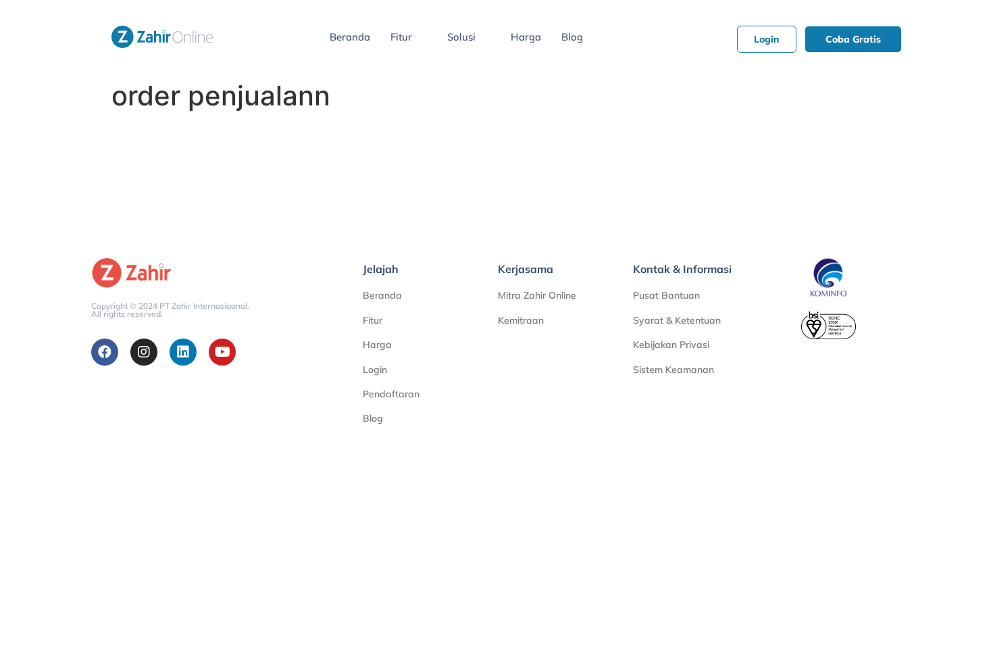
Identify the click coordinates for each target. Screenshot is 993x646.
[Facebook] (104, 352)
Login (375, 370)
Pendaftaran (391, 394)
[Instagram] (143, 352)
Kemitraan (521, 320)
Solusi (461, 36)
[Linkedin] (183, 352)
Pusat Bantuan (666, 295)
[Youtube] (222, 352)
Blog (572, 36)
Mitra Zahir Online (537, 295)
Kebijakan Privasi (671, 345)
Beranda (350, 36)
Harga (526, 36)
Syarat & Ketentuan (677, 320)
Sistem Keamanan (673, 370)
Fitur (401, 36)
